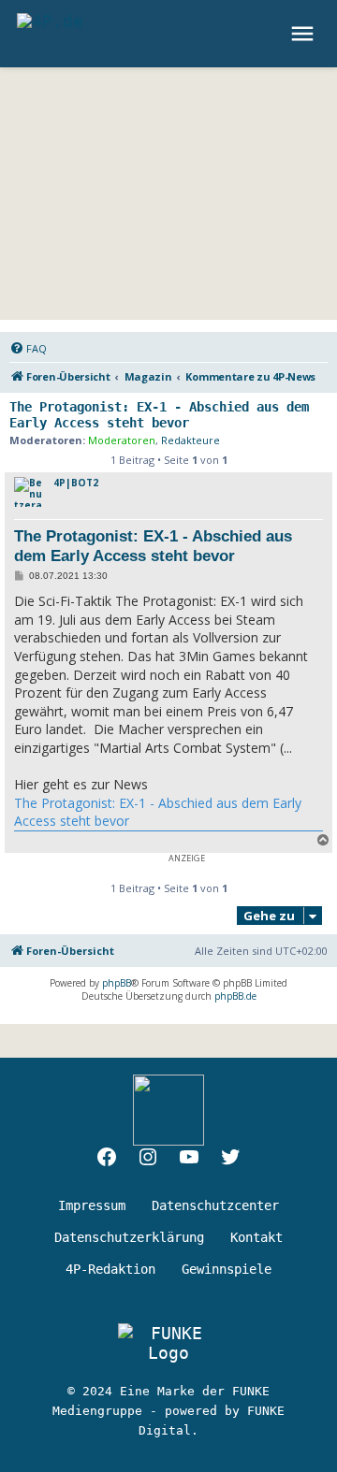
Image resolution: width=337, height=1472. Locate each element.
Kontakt (256, 1237)
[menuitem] (28, 349)
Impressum (91, 1205)
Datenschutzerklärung (129, 1237)
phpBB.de (235, 996)
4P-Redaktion (110, 1269)
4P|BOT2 (75, 482)
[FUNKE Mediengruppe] (168, 1343)
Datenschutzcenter (215, 1205)
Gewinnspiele (226, 1269)
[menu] (304, 34)
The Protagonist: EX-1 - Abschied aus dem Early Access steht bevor (159, 414)
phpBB (116, 982)
